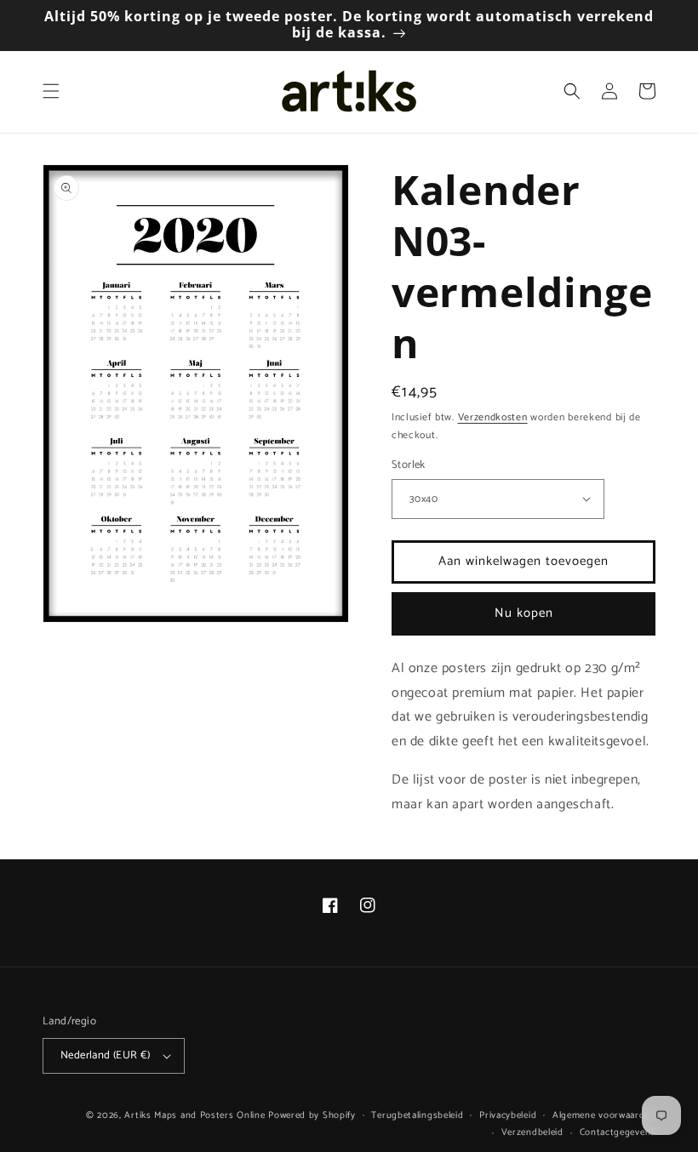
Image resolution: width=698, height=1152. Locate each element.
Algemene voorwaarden (603, 1115)
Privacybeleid (507, 1115)
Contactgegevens (618, 1132)
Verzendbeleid (532, 1132)
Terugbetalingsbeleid (417, 1115)
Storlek (409, 465)
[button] (51, 91)
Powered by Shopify (312, 1115)
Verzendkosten (493, 417)
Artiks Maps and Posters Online (194, 1115)
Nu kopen (524, 613)
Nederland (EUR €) (105, 1055)
